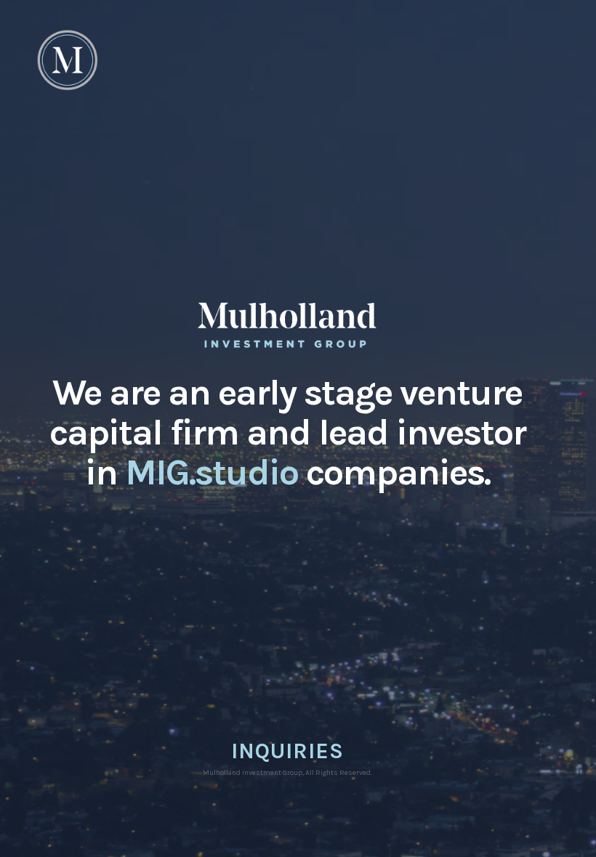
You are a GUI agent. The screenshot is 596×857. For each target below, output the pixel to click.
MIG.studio (211, 472)
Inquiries (287, 751)
